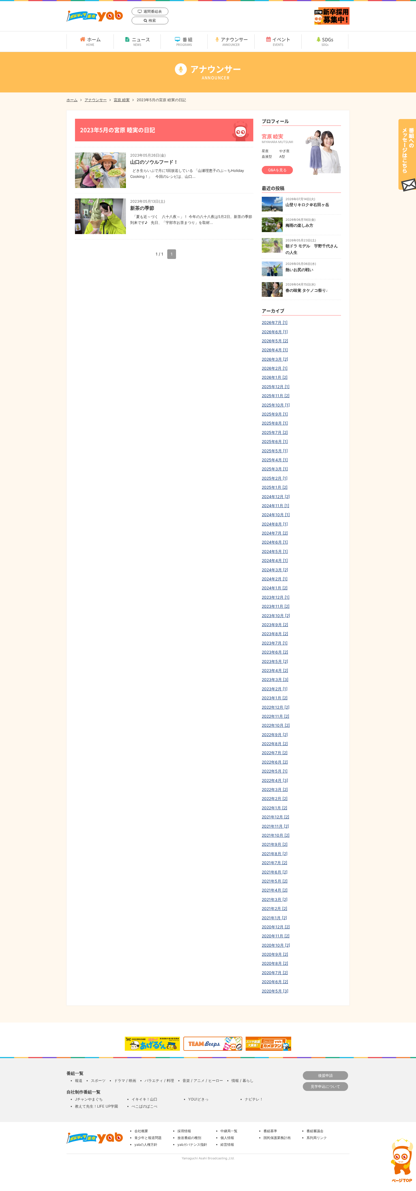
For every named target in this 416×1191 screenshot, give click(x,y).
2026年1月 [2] (275, 377)
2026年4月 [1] (275, 349)
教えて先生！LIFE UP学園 (96, 1106)
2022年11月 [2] (275, 716)
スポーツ (98, 1080)
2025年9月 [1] (275, 414)
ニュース (141, 41)
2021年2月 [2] (274, 908)
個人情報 (227, 1138)
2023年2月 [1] (275, 688)
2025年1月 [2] (275, 487)
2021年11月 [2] (275, 826)
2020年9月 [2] (275, 954)
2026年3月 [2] (275, 359)
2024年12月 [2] (276, 496)
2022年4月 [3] (275, 780)
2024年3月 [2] (275, 569)
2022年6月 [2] (275, 762)
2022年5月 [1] (275, 771)
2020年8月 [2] (275, 963)
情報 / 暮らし (242, 1080)
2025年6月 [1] (275, 441)
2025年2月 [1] (275, 478)
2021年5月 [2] (275, 881)
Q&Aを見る (277, 170)
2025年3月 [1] (275, 468)
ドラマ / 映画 (125, 1080)
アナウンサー (234, 41)
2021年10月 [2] (276, 835)
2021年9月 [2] (275, 844)
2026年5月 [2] (275, 340)
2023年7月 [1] (275, 643)
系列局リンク (316, 1138)
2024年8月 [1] (275, 524)
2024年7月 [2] (275, 533)
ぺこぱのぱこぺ (144, 1106)
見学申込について (325, 1086)
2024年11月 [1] (275, 505)
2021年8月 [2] (275, 853)
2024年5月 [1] (275, 551)
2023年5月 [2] (275, 661)
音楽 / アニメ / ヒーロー (203, 1080)
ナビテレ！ (254, 1099)
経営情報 (227, 1144)
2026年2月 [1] (275, 368)
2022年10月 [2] (276, 725)
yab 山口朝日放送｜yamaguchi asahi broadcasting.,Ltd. (95, 16)
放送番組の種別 (189, 1138)
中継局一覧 (228, 1131)
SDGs (327, 41)
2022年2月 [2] (275, 798)
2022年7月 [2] (275, 752)
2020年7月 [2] (275, 972)
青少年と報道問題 (148, 1138)
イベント (281, 41)
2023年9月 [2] (275, 624)
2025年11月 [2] (276, 395)
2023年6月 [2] (275, 652)
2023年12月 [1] (276, 597)
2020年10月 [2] (276, 945)
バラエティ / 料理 (159, 1080)
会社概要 (141, 1131)
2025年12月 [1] (276, 386)
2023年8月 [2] (275, 633)
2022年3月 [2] (275, 789)
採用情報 (184, 1131)
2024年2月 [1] (275, 578)
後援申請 (325, 1075)
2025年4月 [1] (275, 459)
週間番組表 (152, 11)
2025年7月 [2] (275, 432)
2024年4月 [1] (275, 560)
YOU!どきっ (198, 1099)
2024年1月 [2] (275, 587)
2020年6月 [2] (275, 981)
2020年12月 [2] (276, 926)
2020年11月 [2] (276, 935)
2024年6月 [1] (275, 542)
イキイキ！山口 (144, 1099)
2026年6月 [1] (275, 331)
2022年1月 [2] (274, 807)
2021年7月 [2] (274, 862)
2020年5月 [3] (275, 991)
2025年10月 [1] (276, 405)
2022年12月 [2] (276, 707)
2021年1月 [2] (274, 917)
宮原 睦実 (122, 100)
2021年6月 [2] (275, 872)
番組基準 (270, 1131)
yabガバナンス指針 (192, 1144)
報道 (78, 1080)
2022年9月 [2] (275, 734)
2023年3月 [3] (275, 679)
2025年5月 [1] (275, 450)
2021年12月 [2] (275, 816)
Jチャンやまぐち (89, 1099)
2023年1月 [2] (275, 697)
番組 (185, 41)
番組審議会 (314, 1131)
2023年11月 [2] (276, 606)
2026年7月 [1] (275, 322)
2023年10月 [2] (276, 615)
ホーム (93, 41)
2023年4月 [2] (275, 670)
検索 (152, 20)
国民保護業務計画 (277, 1138)
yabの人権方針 (145, 1144)
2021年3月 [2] (275, 899)
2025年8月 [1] (275, 423)
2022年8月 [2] (275, 743)
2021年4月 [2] (275, 890)
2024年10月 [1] (276, 514)
